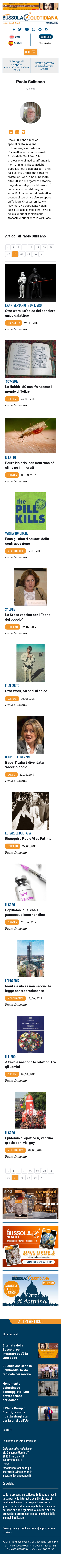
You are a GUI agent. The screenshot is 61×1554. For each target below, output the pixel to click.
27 (37, 247)
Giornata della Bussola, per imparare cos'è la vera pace (15, 1351)
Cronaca (12, 475)
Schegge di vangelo (16, 62)
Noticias (18, 42)
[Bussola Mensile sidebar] (30, 1246)
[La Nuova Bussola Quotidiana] (30, 17)
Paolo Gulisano (16, 329)
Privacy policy (11, 1528)
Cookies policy (29, 1528)
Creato (11, 774)
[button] (30, 51)
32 (21, 254)
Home (32, 88)
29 (51, 247)
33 (28, 254)
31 (15, 254)
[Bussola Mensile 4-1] (30, 1203)
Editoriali (13, 627)
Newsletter (45, 43)
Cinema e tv (14, 323)
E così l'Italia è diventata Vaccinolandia (24, 764)
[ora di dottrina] (30, 1290)
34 (35, 254)
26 (30, 247)
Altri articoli (31, 1321)
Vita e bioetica (15, 551)
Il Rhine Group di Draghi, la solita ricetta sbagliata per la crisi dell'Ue (16, 1414)
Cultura (12, 399)
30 (8, 254)
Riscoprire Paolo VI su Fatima (28, 838)
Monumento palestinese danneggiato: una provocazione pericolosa (16, 1391)
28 (44, 247)
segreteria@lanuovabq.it (17, 1472)
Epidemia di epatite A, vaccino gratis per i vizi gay (29, 1140)
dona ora (46, 36)
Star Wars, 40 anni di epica (26, 691)
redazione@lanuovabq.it (17, 1468)
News (17, 36)
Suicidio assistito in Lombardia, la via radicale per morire (17, 1370)
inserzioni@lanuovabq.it (17, 1475)
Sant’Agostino (44, 63)
